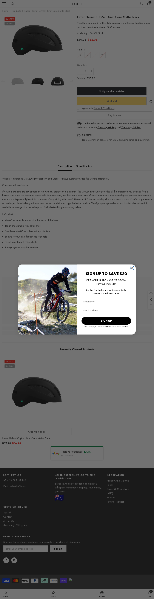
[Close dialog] (132, 268)
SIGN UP (106, 321)
